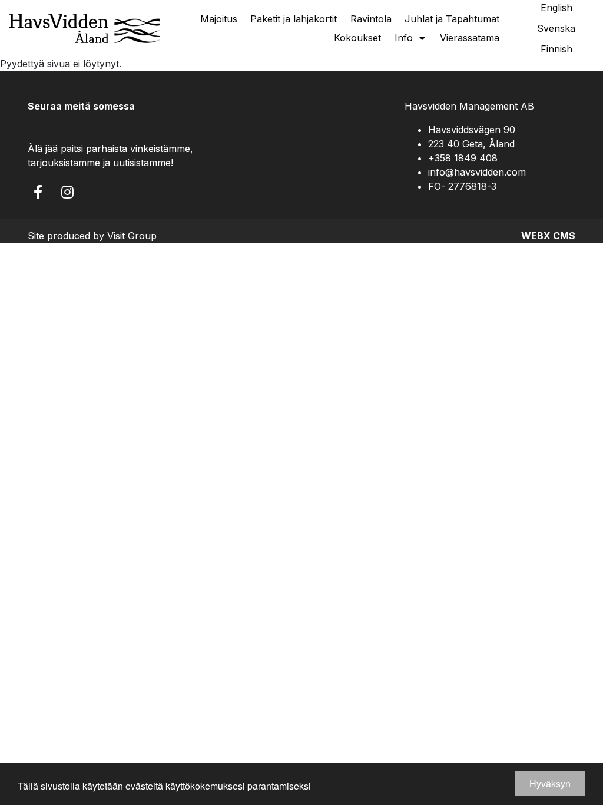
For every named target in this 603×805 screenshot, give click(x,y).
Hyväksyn (550, 783)
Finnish (556, 49)
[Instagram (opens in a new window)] (67, 192)
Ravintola (371, 19)
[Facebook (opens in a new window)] (38, 192)
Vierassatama (469, 38)
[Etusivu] (84, 28)
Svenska (556, 28)
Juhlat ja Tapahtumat (452, 19)
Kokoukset (357, 38)
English (556, 8)
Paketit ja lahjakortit (293, 19)
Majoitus (218, 19)
